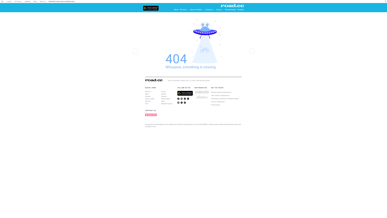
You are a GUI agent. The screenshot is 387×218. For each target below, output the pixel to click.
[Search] (2, 1)
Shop (163, 101)
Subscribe (152, 115)
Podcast (164, 96)
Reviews (147, 96)
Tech (146, 103)
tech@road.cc (225, 95)
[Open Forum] (223, 9)
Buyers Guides (149, 99)
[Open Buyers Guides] (203, 9)
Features (148, 101)
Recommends (165, 99)
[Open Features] (214, 9)
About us (148, 91)
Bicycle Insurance (167, 103)
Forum (163, 91)
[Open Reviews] (188, 9)
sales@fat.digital (233, 98)
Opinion (163, 94)
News (147, 94)
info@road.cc (227, 92)
